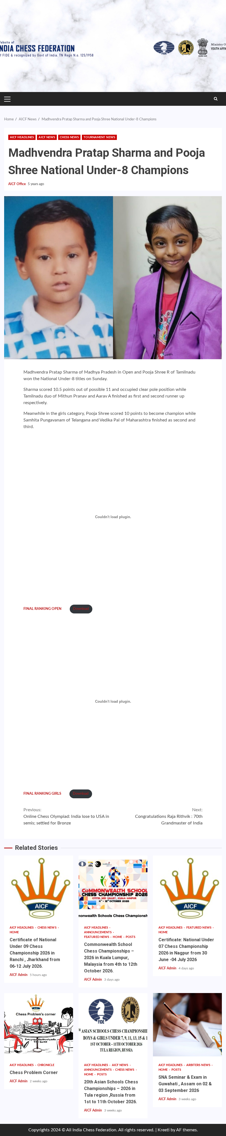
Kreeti (164, 1130)
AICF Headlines (22, 137)
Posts (131, 936)
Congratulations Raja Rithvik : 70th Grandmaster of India (169, 816)
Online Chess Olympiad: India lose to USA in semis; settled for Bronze (66, 816)
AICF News (47, 137)
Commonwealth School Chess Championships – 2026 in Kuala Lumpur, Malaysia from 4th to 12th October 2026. (113, 887)
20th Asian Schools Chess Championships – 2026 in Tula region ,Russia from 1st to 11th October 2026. (113, 1024)
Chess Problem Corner (38, 1024)
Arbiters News (198, 1065)
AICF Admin (19, 975)
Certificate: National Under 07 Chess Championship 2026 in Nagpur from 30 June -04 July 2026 (187, 887)
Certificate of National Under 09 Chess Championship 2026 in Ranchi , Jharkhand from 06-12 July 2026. (38, 887)
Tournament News (99, 137)
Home (14, 932)
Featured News (97, 936)
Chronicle (46, 1065)
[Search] (215, 99)
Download (81, 608)
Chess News (69, 137)
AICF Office (17, 184)
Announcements (98, 932)
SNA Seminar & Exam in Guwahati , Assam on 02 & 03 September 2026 (187, 1024)
